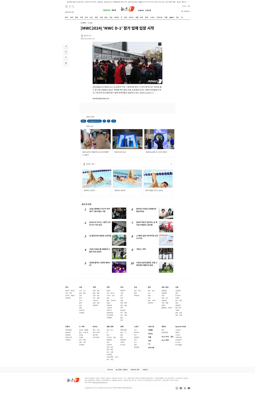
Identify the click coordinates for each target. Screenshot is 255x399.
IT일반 (81, 337)
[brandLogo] (128, 8)
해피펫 (114, 10)
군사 (149, 293)
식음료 (177, 310)
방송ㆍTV (123, 332)
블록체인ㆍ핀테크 (167, 308)
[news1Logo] (73, 380)
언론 (108, 342)
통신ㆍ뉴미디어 (83, 332)
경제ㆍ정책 (96, 291)
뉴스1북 (177, 342)
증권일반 (164, 300)
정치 (66, 287)
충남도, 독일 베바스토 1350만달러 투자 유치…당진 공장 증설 (107, 2)
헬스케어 (95, 335)
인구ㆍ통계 (96, 298)
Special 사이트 (180, 327)
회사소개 (110, 370)
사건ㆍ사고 (82, 291)
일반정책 (68, 332)
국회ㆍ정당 (68, 293)
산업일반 (177, 291)
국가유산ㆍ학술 (111, 337)
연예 (121, 327)
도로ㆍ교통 (110, 352)
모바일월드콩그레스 (94, 121)
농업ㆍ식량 (96, 303)
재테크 (163, 305)
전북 (121, 308)
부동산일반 (68, 330)
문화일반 (109, 340)
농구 (135, 342)
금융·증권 (165, 287)
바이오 (95, 327)
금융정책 (164, 293)
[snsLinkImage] (177, 388)
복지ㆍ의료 (96, 330)
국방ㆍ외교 (137, 291)
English (141, 10)
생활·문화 (110, 327)
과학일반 (81, 345)
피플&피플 (110, 313)
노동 (80, 300)
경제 (94, 287)
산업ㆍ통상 (96, 295)
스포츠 (136, 327)
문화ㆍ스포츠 (152, 300)
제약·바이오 (96, 332)
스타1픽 (177, 335)
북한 (149, 287)
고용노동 (95, 300)
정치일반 (68, 298)
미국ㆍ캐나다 (110, 293)
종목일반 (136, 347)
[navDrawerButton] (66, 6)
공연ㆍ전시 (110, 330)
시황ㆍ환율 (165, 303)
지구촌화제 (110, 315)
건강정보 (109, 345)
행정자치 (123, 291)
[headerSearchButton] (73, 6)
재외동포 (136, 295)
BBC (163, 330)
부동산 (67, 327)
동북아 (108, 291)
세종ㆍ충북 (123, 303)
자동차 (177, 298)
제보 (188, 6)
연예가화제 (123, 330)
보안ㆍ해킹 (82, 340)
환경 (80, 303)
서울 (121, 293)
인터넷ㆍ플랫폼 (83, 330)
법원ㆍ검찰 (82, 293)
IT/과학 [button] (83, 23)
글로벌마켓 (165, 332)
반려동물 (109, 354)
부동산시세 (68, 337)
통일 (135, 293)
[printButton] (66, 63)
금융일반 (164, 291)
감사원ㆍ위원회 (70, 295)
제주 (121, 320)
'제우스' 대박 (141, 249)
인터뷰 (122, 342)
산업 (176, 287)
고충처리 (145, 370)
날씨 (80, 305)
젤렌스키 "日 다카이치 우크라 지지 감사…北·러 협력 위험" (147, 2)
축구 (135, 335)
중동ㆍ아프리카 (111, 300)
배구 (135, 340)
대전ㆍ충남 (123, 305)
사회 (80, 287)
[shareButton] (66, 46)
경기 (121, 295)
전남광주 (123, 310)
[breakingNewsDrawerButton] (70, 6)
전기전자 (177, 295)
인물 (80, 308)
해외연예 (123, 340)
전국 (121, 287)
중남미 (108, 303)
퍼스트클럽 (178, 345)
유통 (176, 303)
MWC (83, 121)
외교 (135, 287)
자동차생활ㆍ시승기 (112, 357)
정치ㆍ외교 (151, 291)
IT (108, 121)
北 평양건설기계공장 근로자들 (100, 236)
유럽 (108, 298)
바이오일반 (96, 337)
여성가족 (81, 310)
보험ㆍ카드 (165, 298)
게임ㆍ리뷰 (82, 342)
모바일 (81, 335)
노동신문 (148, 10)
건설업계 (68, 340)
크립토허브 (106, 10)
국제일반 (109, 318)
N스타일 (122, 345)
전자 (113, 121)
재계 (176, 293)
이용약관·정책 (135, 370)
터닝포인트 (178, 340)
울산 (121, 318)
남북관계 (150, 303)
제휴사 (164, 327)
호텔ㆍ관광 (178, 313)
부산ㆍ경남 (123, 315)
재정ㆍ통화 (96, 293)
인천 (121, 298)
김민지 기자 (87, 36)
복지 (80, 298)
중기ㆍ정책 (178, 300)
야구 (135, 330)
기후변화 (109, 308)
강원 (121, 300)
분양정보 (68, 335)
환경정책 (95, 305)
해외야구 (136, 332)
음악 (121, 337)
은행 (163, 295)
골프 (135, 345)
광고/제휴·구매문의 (122, 370)
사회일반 (81, 313)
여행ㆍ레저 (110, 347)
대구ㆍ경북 (123, 313)
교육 (80, 295)
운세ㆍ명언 (110, 350)
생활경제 (177, 305)
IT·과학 (82, 327)
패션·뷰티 (178, 308)
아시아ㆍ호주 (110, 295)
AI (104, 121)
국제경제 (109, 305)
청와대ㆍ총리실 (70, 291)
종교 (108, 335)
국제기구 (109, 310)
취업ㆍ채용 (178, 315)
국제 (108, 287)
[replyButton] (66, 52)
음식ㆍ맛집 (110, 359)
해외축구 (136, 337)
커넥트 (184, 6)
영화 (121, 335)
